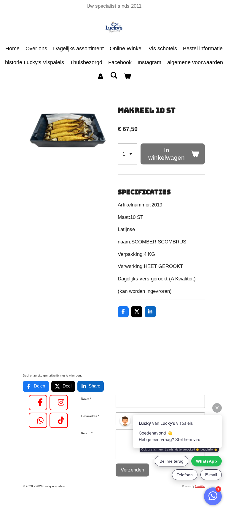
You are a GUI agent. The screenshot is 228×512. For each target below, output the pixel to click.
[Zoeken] (113, 76)
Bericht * (87, 433)
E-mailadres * (90, 416)
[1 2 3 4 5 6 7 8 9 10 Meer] (128, 153)
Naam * (86, 398)
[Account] (100, 76)
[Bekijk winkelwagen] (127, 76)
